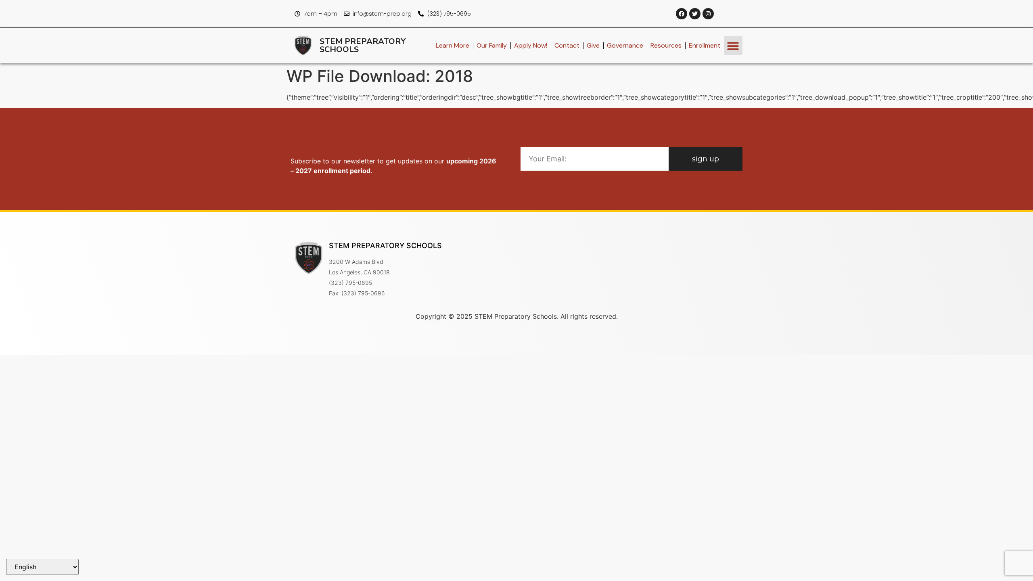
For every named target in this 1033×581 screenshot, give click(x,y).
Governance (625, 45)
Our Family (492, 45)
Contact (566, 45)
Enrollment (704, 45)
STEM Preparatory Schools (363, 45)
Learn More (452, 45)
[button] (733, 45)
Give (593, 45)
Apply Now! (530, 45)
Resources (666, 45)
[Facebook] (681, 13)
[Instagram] (708, 13)
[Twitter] (695, 13)
